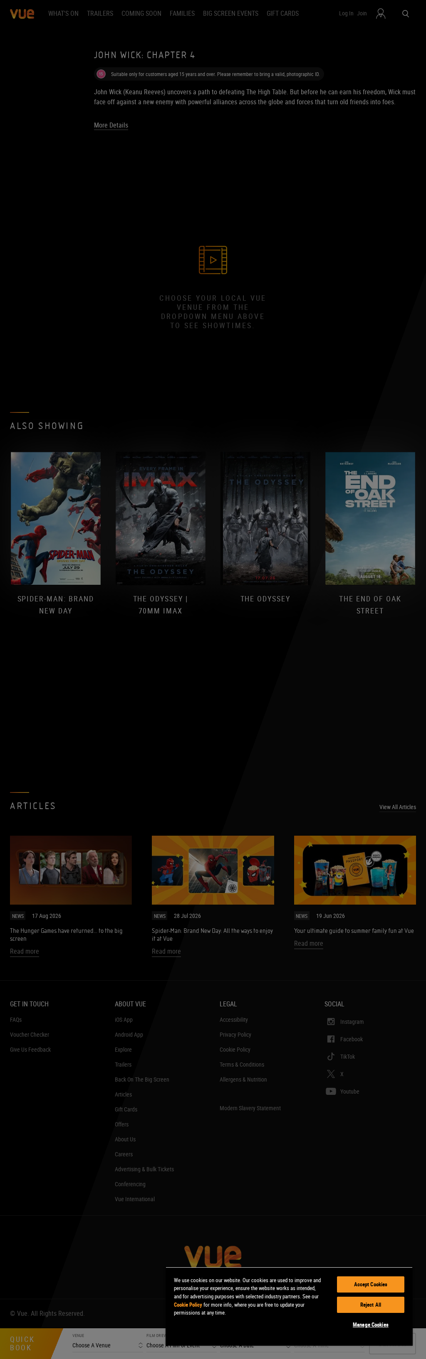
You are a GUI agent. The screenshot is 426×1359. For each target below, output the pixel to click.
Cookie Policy (188, 1304)
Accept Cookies (371, 1284)
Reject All (370, 1304)
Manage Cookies (371, 1324)
